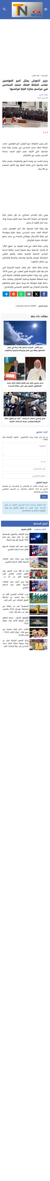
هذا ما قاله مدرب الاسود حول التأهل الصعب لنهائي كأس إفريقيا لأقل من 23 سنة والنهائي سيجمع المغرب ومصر (15, 575)
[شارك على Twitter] (36, 294)
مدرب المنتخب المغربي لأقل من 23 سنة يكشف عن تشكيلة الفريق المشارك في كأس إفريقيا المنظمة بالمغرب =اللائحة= (15, 599)
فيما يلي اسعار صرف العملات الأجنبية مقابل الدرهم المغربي (15, 560)
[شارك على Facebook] (44, 294)
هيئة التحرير (43, 94)
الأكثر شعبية (26, 529)
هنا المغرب (35, 75)
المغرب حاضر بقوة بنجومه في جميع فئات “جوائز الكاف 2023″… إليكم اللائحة (15, 632)
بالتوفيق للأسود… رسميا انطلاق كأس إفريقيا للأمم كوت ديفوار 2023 (15, 620)
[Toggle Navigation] (46, 9)
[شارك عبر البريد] (29, 294)
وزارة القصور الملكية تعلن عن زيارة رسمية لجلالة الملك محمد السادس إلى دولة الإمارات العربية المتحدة (15, 645)
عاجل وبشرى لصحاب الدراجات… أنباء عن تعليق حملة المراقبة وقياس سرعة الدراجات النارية (25, 420)
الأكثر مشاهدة (40, 529)
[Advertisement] (25, 45)
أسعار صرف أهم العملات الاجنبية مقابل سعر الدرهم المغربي (15, 548)
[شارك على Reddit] (14, 294)
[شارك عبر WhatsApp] (21, 294)
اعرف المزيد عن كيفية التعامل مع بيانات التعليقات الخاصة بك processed (25, 509)
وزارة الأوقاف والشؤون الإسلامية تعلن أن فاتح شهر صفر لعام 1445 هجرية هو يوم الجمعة (15, 537)
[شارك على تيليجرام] (6, 294)
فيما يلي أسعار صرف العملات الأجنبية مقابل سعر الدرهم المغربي (15, 584)
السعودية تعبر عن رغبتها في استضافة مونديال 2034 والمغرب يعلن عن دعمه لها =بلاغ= (15, 609)
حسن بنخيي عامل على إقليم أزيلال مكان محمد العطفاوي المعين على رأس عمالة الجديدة (25, 384)
